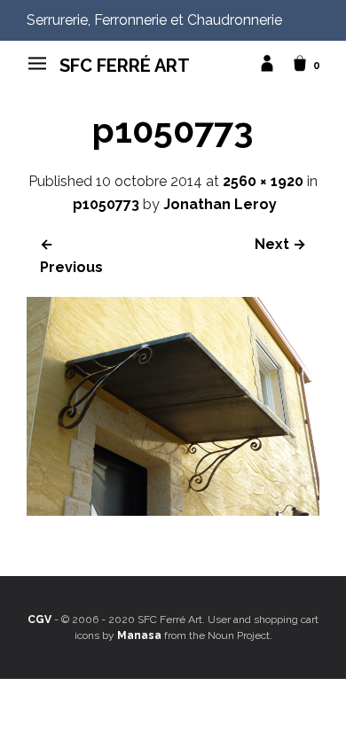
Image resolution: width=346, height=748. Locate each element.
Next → (280, 244)
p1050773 (106, 204)
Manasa (139, 635)
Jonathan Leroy (220, 204)
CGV (39, 619)
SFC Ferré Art (124, 65)
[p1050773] (173, 511)
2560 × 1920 (263, 181)
